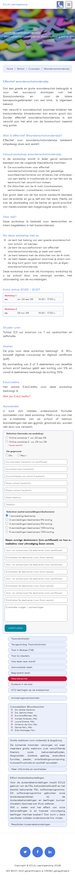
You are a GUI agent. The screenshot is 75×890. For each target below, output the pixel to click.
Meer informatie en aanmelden (28, 769)
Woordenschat (19, 678)
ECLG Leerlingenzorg (15, 4)
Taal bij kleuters (20, 656)
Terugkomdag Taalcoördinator (28, 644)
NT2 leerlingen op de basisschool (30, 690)
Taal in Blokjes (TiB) (22, 650)
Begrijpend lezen (20, 673)
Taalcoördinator (20, 638)
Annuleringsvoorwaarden (25, 698)
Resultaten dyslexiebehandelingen (30, 824)
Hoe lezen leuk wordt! (23, 661)
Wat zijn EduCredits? (16, 396)
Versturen (15, 628)
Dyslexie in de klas (21, 684)
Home (10, 68)
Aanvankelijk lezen (21, 667)
